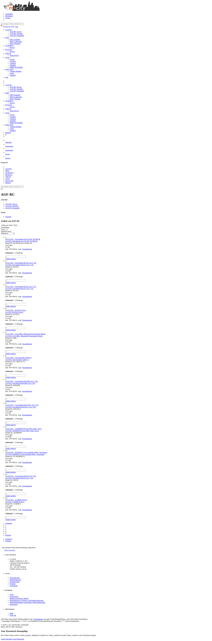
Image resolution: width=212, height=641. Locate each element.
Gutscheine (14, 586)
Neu (6, 77)
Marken (8, 133)
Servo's (12, 47)
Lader (12, 73)
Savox (7, 57)
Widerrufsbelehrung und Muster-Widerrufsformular (27, 602)
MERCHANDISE (16, 67)
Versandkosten (27, 249)
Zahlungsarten (15, 582)
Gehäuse (13, 63)
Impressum (13, 604)
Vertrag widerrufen (9, 550)
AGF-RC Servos (16, 32)
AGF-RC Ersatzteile (17, 36)
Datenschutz (14, 596)
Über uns (13, 615)
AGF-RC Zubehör (16, 34)
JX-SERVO (9, 46)
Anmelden (9, 14)
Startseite (8, 142)
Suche (7, 154)
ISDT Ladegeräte (16, 42)
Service (7, 18)
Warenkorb (9, 150)
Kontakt (12, 584)
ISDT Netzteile (15, 44)
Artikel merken (10, 259)
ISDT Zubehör (15, 40)
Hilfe (11, 613)
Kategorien (9, 146)
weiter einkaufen (6, 639)
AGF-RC (8, 30)
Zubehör (13, 65)
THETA (8, 53)
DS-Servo (8, 49)
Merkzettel (9, 16)
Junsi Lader (9, 69)
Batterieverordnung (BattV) (19, 598)
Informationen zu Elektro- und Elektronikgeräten (27, 600)
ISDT (7, 38)
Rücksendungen (15, 580)
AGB (12, 594)
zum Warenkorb (18, 639)
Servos (12, 59)
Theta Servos (14, 55)
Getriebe (13, 61)
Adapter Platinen (15, 71)
